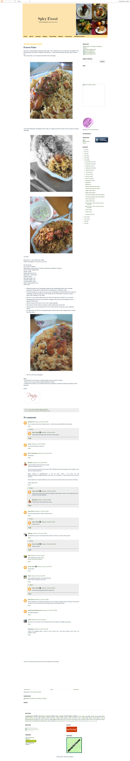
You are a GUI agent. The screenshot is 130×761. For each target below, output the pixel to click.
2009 (85, 221)
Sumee (29, 619)
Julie (29, 555)
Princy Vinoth (35, 432)
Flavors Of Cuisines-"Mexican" (35, 559)
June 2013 (88, 174)
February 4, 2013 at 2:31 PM (48, 522)
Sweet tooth (92, 718)
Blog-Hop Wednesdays (41, 721)
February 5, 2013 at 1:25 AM (37, 555)
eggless (54, 719)
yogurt (51, 721)
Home (25, 36)
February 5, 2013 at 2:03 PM (41, 599)
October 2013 (89, 166)
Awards (60, 36)
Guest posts (68, 36)
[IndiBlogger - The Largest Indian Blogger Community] (101, 142)
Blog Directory (27, 727)
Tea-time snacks (44, 716)
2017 (85, 151)
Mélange (30, 533)
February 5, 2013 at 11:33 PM (50, 610)
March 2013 (89, 178)
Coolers (79, 719)
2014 (85, 158)
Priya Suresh (31, 511)
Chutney (91, 719)
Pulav (41, 410)
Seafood (45, 410)
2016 (85, 153)
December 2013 (90, 161)
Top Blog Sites (32, 727)
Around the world (70, 719)
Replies (31, 429)
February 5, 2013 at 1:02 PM (38, 576)
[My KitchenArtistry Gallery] (87, 143)
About (31, 36)
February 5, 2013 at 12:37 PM (44, 566)
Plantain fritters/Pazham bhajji (92, 186)
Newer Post (27, 689)
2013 (85, 160)
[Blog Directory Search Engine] (32, 729)
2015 (85, 156)
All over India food (82, 716)
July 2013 (88, 172)
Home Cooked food (32, 453)
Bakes (103, 716)
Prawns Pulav (88, 209)
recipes (33, 741)
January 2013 (89, 214)
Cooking (37, 36)
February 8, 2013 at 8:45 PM (38, 619)
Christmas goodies (70, 721)
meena (29, 444)
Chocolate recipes (55, 718)
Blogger (71, 756)
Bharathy (30, 462)
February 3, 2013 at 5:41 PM (48, 432)
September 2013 (90, 168)
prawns (38, 410)
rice (39, 719)
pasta (32, 721)
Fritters (70, 716)
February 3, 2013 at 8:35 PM (40, 462)
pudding (97, 719)
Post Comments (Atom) (35, 692)
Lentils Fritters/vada (90, 199)
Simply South (94, 716)
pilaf (35, 410)
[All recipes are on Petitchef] (71, 731)
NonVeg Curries (32, 718)
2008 (85, 223)
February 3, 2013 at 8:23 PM (45, 453)
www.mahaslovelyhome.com (35, 610)
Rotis (88, 721)
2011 (85, 219)
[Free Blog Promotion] (31, 728)
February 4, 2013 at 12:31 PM (48, 491)
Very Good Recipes (94, 129)
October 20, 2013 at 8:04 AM (41, 629)
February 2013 (89, 180)
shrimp (48, 410)
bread (84, 719)
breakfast (43, 718)
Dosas (77, 721)
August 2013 (89, 170)
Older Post (76, 689)
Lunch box (46, 719)
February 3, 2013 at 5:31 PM (41, 422)
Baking (45, 36)
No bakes (83, 721)
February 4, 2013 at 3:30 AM (41, 511)
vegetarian (29, 716)
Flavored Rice (31, 410)
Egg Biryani (88, 182)
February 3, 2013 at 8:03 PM (38, 444)
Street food (57, 721)
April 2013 (88, 176)
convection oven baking (78, 718)
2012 (85, 217)
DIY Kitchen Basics (79, 36)
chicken (66, 718)
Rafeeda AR (31, 422)
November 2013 (90, 164)
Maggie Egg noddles (90, 190)
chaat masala (93, 721)
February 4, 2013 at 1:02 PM (44, 500)
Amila (29, 576)
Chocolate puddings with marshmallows (95, 194)
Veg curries (59, 716)
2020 (85, 149)
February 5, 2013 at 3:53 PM (48, 588)
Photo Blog (52, 36)
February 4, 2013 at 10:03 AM (40, 533)
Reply (29, 426)
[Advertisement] (51, 676)
